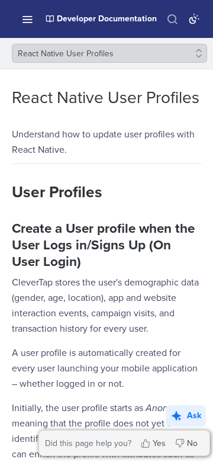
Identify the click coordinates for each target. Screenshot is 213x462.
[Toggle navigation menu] (27, 18)
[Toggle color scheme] (194, 18)
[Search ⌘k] (172, 18)
